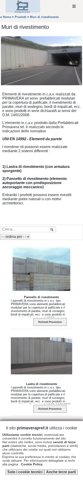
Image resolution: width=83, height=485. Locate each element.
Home (7, 17)
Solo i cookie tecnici (24, 472)
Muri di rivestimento (44, 17)
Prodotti (20, 17)
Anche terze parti (61, 472)
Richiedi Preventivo (50, 322)
